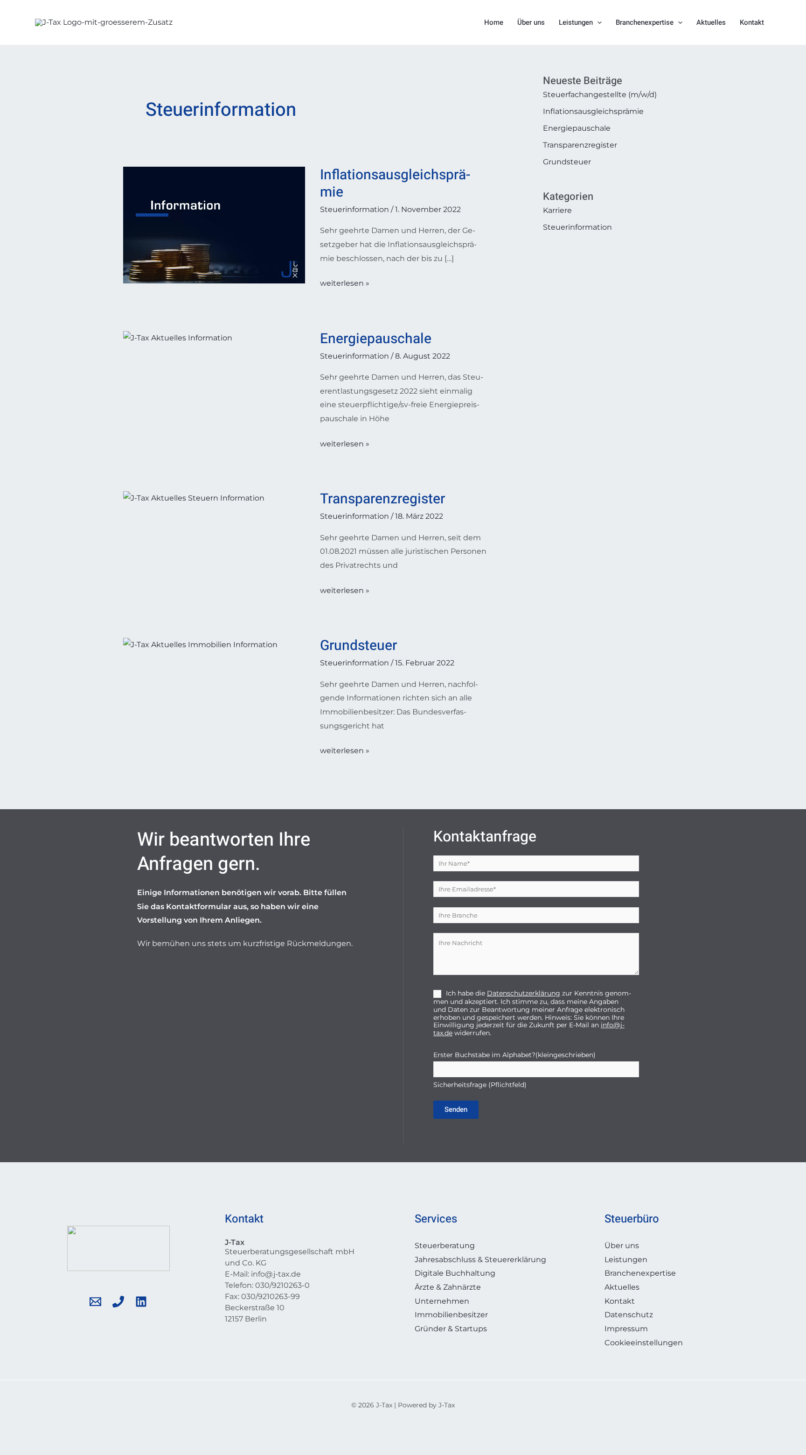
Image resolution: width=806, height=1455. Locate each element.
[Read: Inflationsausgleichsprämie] (214, 224)
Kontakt (752, 22)
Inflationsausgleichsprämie (395, 184)
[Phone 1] (118, 1301)
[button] (597, 22)
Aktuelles (711, 22)
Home (493, 22)
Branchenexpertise (645, 22)
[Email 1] (95, 1301)
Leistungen (576, 22)
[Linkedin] (141, 1301)
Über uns (531, 22)
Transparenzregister (382, 499)
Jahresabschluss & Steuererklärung (480, 1259)
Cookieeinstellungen (643, 1342)
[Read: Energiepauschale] (177, 337)
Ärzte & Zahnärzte (448, 1287)
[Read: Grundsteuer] (200, 644)
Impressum (626, 1328)
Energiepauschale (375, 339)
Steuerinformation (354, 209)
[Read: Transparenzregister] (193, 497)
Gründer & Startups (451, 1328)
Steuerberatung (445, 1245)
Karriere (557, 210)
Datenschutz (628, 1314)
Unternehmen (442, 1301)
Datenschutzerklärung (523, 993)
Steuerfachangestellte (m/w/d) (600, 94)
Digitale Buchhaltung (455, 1273)
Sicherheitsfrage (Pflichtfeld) (514, 1070)
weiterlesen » (344, 282)
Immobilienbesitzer (451, 1314)
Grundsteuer (358, 646)
